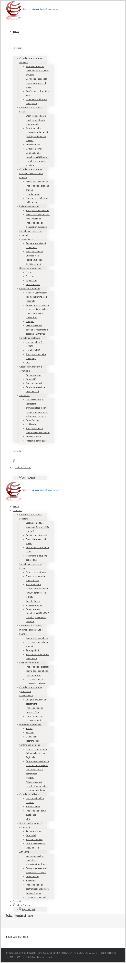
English (32, 477)
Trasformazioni (33, 284)
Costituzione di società (36, 78)
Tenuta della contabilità (37, 181)
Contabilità (31, 379)
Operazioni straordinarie (30, 268)
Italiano (27, 467)
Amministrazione (34, 375)
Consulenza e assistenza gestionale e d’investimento (30, 235)
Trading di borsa (33, 436)
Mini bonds (31, 424)
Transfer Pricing (33, 144)
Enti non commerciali (29, 206)
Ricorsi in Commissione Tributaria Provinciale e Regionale (36, 296)
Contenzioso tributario (29, 288)
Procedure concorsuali (36, 440)
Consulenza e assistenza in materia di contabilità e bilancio (31, 173)
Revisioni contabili (34, 383)
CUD (28, 362)
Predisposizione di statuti (37, 210)
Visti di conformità (34, 148)
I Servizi (17, 48)
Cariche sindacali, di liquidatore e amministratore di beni (36, 403)
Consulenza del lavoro (29, 338)
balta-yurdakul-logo (17, 936)
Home (16, 31)
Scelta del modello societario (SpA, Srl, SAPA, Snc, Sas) (37, 70)
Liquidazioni (31, 280)
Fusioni (29, 272)
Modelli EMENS (33, 350)
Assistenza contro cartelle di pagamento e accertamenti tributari (37, 329)
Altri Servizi (24, 395)
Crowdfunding (32, 420)
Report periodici (33, 194)
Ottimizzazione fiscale (36, 115)
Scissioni (30, 276)
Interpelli (30, 321)
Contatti (17, 451)
